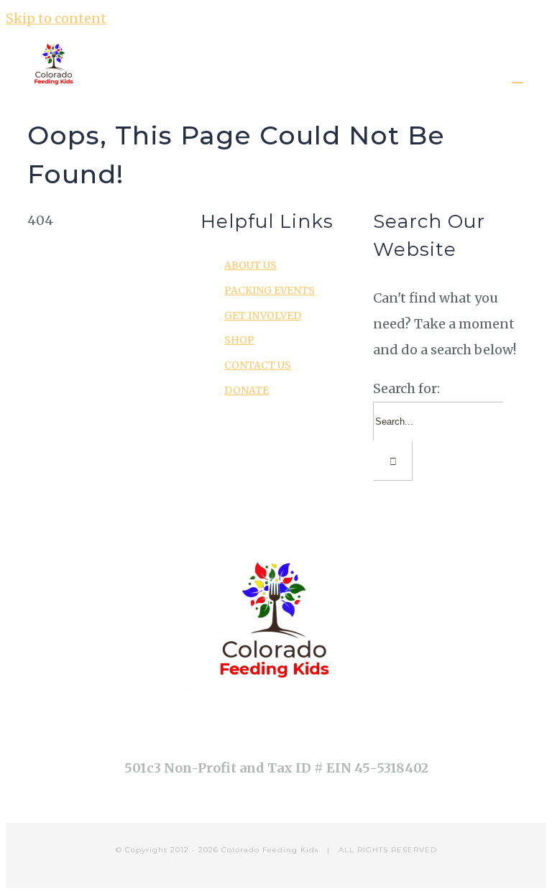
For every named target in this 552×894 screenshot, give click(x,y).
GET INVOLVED (262, 315)
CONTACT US (257, 365)
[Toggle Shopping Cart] (517, 76)
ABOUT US (250, 265)
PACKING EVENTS (269, 290)
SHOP (239, 339)
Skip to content (56, 18)
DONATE (246, 390)
